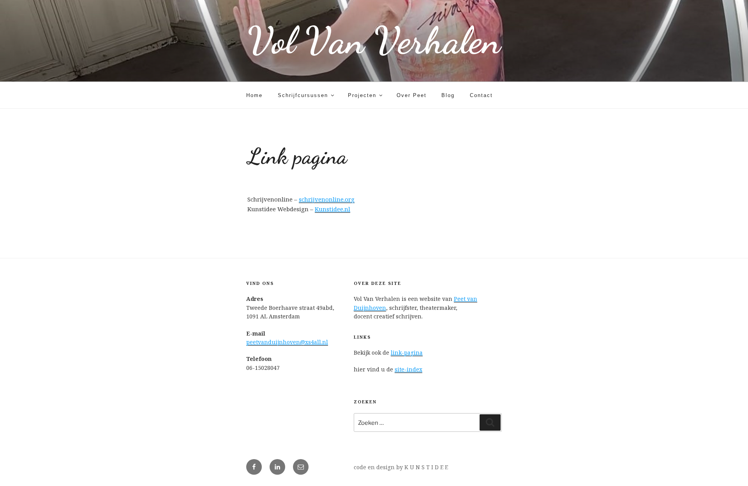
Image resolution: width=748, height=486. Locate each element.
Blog (448, 95)
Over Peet (412, 95)
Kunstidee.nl (332, 209)
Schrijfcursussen (303, 95)
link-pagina (407, 352)
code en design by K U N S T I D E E (401, 467)
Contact (481, 95)
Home (254, 95)
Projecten (362, 95)
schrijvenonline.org (327, 199)
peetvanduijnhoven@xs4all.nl (287, 342)
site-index (408, 369)
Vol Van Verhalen (374, 40)
